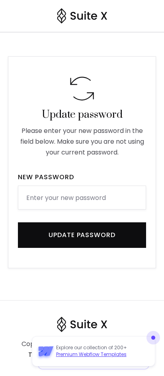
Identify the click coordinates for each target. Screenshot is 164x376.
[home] (82, 16)
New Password (46, 177)
